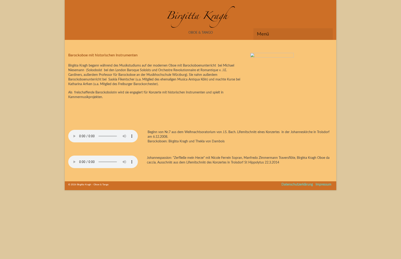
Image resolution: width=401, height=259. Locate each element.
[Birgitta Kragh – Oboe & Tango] (200, 17)
